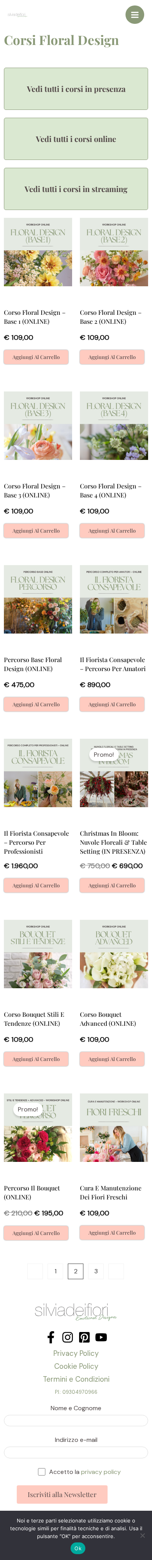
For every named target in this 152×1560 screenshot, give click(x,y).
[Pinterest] (84, 1337)
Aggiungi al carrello (36, 357)
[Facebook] (51, 1337)
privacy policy (101, 1472)
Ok (77, 1548)
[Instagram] (68, 1337)
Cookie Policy (76, 1366)
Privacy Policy (76, 1353)
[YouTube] (101, 1337)
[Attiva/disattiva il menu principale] (134, 14)
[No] (142, 1535)
